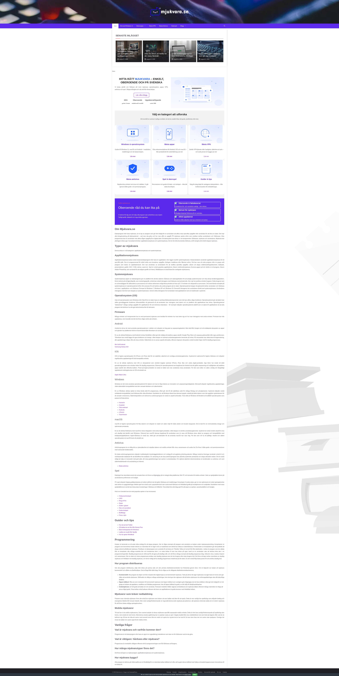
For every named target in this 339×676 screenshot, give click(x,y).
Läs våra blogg (141, 95)
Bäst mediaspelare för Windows (129, 529)
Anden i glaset (123, 505)
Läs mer (133, 156)
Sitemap (169, 672)
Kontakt (175, 672)
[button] (224, 26)
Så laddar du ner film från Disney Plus (131, 527)
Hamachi (122, 402)
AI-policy (200, 672)
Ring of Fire (122, 501)
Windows (203, 50)
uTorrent (121, 412)
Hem (115, 26)
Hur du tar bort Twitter (125, 525)
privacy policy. (190, 674)
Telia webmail (123, 407)
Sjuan (121, 503)
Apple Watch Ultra (120, 374)
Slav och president (125, 508)
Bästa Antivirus (163, 26)
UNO (120, 498)
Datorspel (174, 26)
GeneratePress (133, 672)
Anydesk (121, 405)
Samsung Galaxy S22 (121, 347)
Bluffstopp (122, 513)
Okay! (194, 674)
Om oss (219, 672)
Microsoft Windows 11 (126, 26)
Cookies (225, 672)
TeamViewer (123, 414)
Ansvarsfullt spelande (209, 672)
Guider (120, 45)
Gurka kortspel (123, 510)
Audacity (121, 410)
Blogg (182, 26)
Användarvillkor (192, 672)
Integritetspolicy (182, 672)
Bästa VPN (152, 26)
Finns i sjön (122, 515)
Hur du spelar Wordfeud (126, 534)
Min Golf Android (120, 344)
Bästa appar (139, 26)
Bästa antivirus (123, 466)
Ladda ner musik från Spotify (128, 532)
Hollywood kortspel (125, 496)
